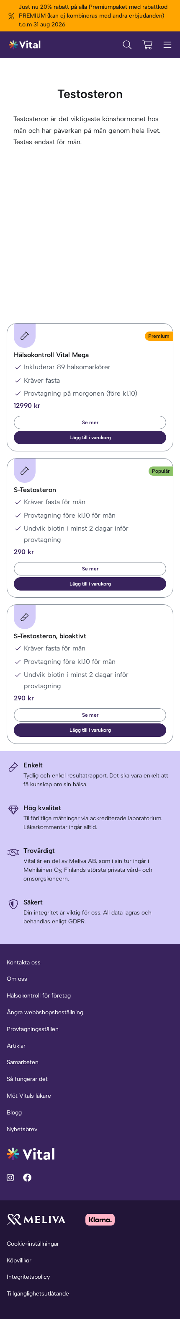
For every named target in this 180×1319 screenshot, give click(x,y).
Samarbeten (23, 1062)
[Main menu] (167, 45)
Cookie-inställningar (33, 1243)
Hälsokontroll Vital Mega (51, 355)
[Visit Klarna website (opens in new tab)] (100, 1220)
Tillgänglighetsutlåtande (38, 1293)
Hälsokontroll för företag (39, 995)
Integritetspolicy (28, 1276)
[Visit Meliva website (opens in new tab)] (36, 1220)
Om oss (17, 978)
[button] (90, 437)
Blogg (14, 1112)
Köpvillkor (19, 1260)
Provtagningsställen (33, 1029)
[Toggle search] (127, 45)
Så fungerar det (27, 1079)
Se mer (90, 422)
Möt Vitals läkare (29, 1095)
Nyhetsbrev (22, 1129)
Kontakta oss (24, 962)
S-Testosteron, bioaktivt (50, 636)
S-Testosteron (35, 490)
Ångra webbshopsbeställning (45, 1012)
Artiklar (16, 1045)
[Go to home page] (31, 1153)
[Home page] (25, 45)
